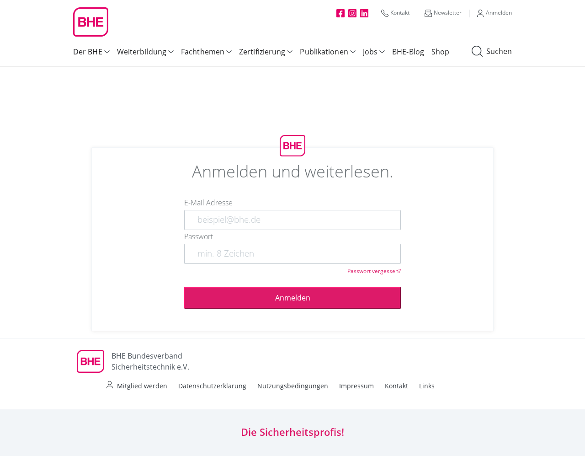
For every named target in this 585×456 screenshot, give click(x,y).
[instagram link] (352, 13)
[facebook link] (340, 13)
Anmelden (499, 12)
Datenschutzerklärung (212, 385)
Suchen (499, 51)
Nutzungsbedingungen (292, 385)
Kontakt (400, 12)
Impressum (356, 385)
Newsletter (448, 12)
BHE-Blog (408, 52)
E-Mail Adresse (208, 203)
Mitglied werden (142, 385)
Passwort (198, 236)
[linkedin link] (364, 13)
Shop (440, 52)
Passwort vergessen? (374, 271)
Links (427, 385)
